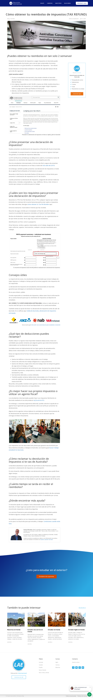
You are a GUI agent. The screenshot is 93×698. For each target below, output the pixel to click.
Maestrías (58, 3)
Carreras (49, 3)
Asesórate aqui (81, 3)
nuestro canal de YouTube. (46, 539)
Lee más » (9, 642)
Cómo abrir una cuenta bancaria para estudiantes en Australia (45, 325)
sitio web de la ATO (49, 165)
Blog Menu (67, 3)
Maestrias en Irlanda (13, 630)
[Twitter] (76, 667)
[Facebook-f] (73, 667)
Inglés (42, 3)
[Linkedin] (83, 667)
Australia (13, 18)
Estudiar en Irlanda (54, 630)
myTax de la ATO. (39, 400)
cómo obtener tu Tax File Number (38, 204)
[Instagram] (79, 667)
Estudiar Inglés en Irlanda (76, 630)
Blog (8, 18)
